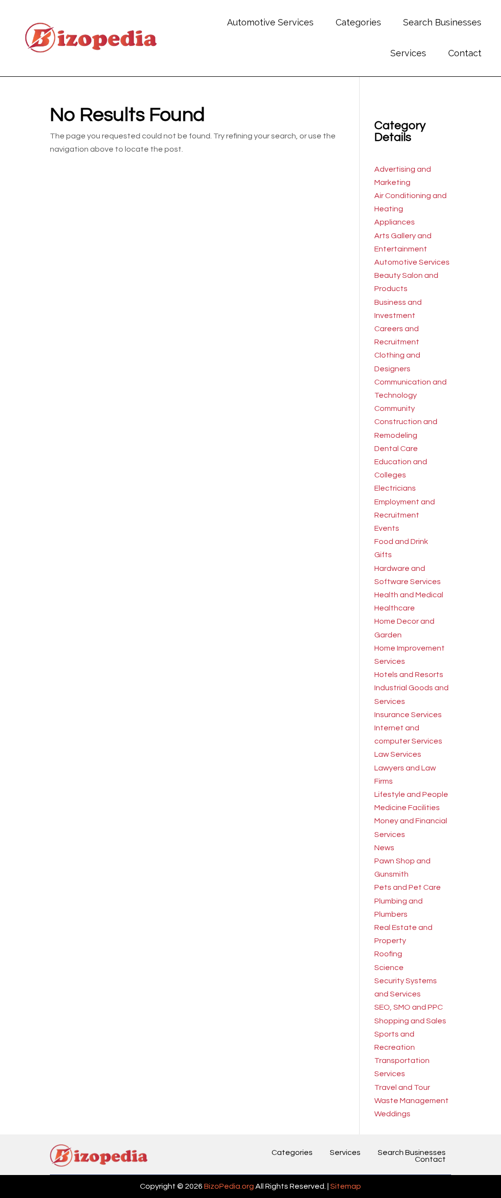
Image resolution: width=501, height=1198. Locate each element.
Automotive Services (270, 22)
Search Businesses (442, 22)
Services (408, 53)
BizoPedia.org (229, 1186)
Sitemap (345, 1186)
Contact (464, 53)
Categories (358, 22)
